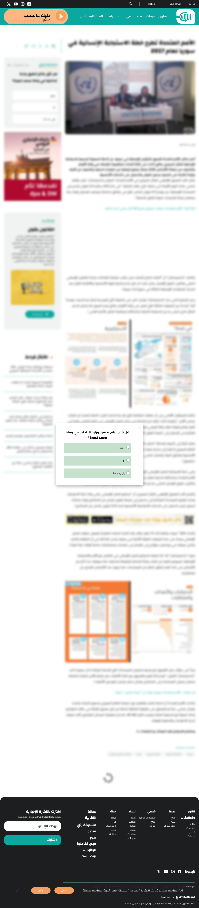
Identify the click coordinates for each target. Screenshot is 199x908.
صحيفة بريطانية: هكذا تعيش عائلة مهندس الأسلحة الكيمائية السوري (31, 368)
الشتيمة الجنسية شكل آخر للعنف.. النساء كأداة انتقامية (32, 384)
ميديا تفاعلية (86, 844)
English (151, 4)
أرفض (40, 890)
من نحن (191, 4)
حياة (111, 16)
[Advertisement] (130, 243)
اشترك (52, 840)
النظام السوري (154, 754)
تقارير (192, 824)
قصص (192, 832)
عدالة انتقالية (97, 16)
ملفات (132, 822)
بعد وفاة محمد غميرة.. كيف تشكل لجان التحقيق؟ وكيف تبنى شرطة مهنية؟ (31, 401)
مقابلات (131, 834)
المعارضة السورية (173, 754)
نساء (120, 16)
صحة (140, 16)
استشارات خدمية (147, 818)
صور (93, 837)
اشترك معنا (175, 4)
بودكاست (88, 856)
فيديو (133, 826)
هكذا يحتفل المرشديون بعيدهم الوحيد (29, 435)
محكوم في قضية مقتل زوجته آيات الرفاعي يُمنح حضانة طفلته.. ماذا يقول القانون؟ (29, 420)
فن (114, 822)
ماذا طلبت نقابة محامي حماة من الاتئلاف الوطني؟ (32, 464)
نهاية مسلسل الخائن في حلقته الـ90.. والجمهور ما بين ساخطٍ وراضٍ (29, 449)
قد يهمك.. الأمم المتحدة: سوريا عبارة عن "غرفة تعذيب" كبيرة (155, 692)
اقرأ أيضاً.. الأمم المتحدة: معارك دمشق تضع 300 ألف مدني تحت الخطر (150, 208)
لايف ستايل (169, 826)
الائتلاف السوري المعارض (120, 754)
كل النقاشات (20, 65)
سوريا (190, 754)
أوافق (64, 890)
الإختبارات (89, 850)
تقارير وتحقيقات (156, 16)
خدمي (130, 16)
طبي (173, 818)
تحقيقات (190, 828)
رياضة (113, 818)
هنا (139, 732)
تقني (152, 822)
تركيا (139, 754)
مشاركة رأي (86, 825)
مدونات (191, 836)
